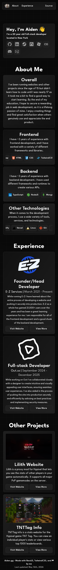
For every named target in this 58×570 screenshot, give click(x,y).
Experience (27, 6)
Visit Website (17, 329)
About (15, 6)
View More (41, 329)
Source (48, 6)
